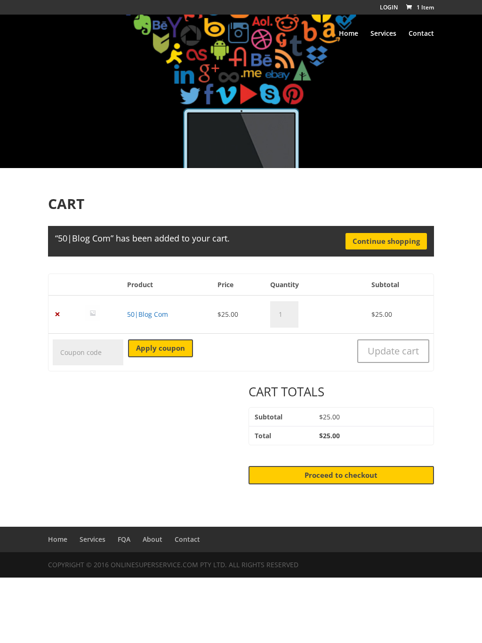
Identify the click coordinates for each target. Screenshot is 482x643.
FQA (124, 539)
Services (383, 34)
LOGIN (389, 8)
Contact (421, 34)
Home (348, 34)
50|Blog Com (147, 314)
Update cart (393, 351)
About (152, 539)
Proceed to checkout (341, 475)
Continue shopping (386, 241)
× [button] (57, 314)
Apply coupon (160, 348)
